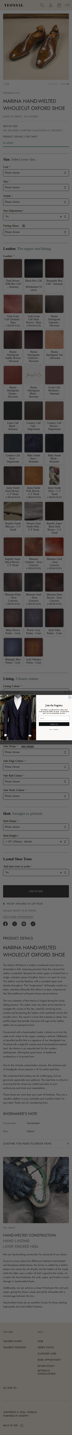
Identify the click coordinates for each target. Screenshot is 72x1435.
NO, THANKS (54, 729)
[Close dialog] (69, 697)
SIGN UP (54, 724)
